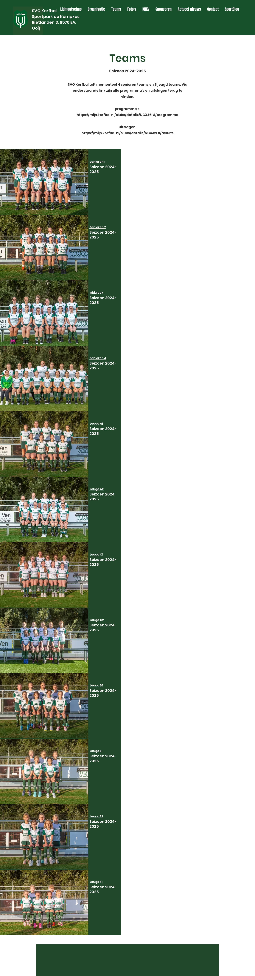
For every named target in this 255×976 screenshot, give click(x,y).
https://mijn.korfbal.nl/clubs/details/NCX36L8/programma (127, 114)
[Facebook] (231, 13)
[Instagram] (238, 13)
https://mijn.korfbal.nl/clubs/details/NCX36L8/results (128, 133)
